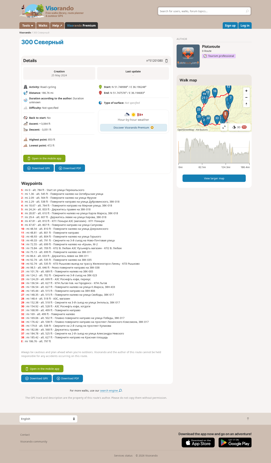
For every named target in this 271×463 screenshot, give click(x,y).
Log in (245, 25)
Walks (43, 25)
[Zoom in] (246, 90)
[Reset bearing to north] (246, 104)
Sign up (230, 25)
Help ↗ (57, 25)
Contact (25, 434)
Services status (123, 455)
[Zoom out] (246, 97)
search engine (109, 390)
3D (241, 127)
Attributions (202, 129)
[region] (214, 109)
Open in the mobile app (46, 158)
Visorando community (33, 441)
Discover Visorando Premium (131, 127)
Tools (26, 25)
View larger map (214, 178)
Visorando (25, 32)
